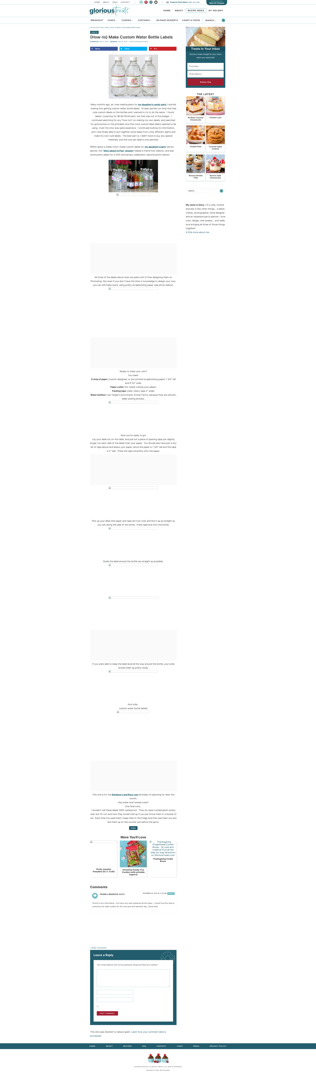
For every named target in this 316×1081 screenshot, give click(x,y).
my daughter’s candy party (152, 104)
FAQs (115, 2)
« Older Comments (98, 948)
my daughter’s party (155, 146)
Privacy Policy (218, 1046)
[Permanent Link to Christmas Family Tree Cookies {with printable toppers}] (133, 866)
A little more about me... (198, 232)
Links (180, 1046)
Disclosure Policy (142, 41)
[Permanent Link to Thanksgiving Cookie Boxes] (163, 855)
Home (97, 2)
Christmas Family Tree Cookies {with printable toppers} (133, 872)
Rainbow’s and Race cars (125, 794)
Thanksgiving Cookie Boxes (163, 860)
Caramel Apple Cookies (215, 147)
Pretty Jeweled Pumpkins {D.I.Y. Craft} (104, 870)
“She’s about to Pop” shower (118, 150)
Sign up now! (185, 2)
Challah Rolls (195, 146)
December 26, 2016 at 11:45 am (155, 893)
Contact (125, 2)
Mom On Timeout (216, 3)
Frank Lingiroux (109, 894)
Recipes (127, 1046)
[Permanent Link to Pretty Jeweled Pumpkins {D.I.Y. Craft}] (103, 842)
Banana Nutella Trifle (196, 176)
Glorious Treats (109, 11)
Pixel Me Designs (162, 1070)
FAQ (144, 1046)
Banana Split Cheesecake (215, 176)
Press (196, 1046)
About (106, 2)
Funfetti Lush (215, 117)
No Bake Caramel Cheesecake (195, 118)
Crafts (94, 32)
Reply (171, 893)
